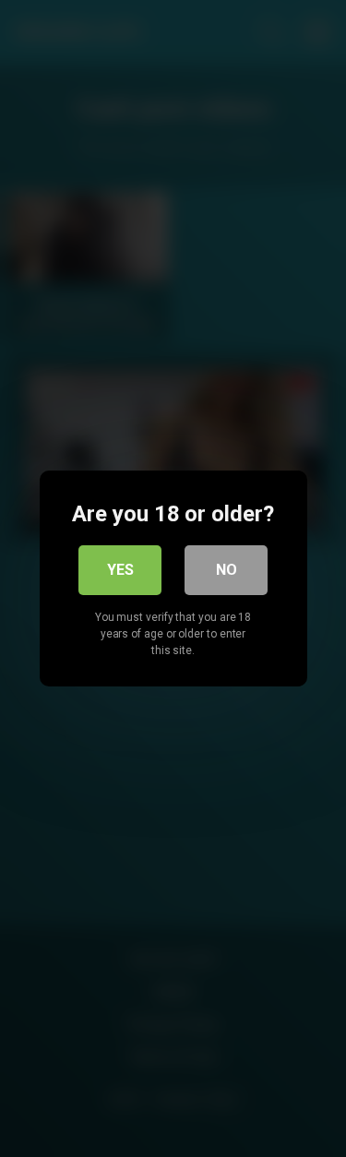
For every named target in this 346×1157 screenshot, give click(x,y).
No (226, 569)
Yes (120, 569)
